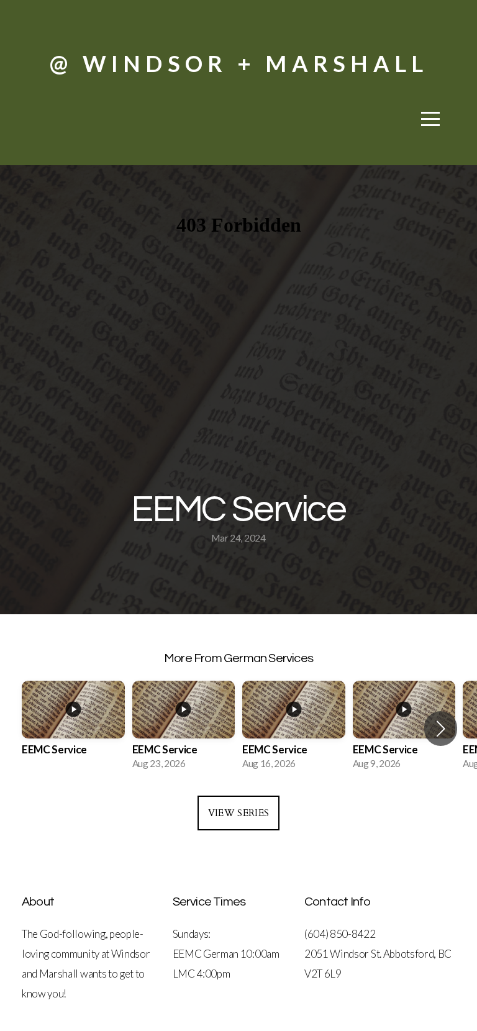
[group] (73, 729)
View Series (238, 813)
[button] (440, 728)
